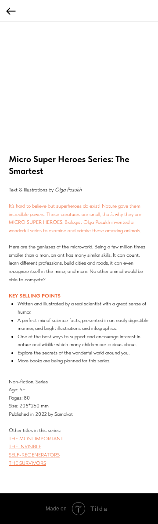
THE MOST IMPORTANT (36, 438)
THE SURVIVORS (27, 463)
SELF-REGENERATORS (34, 455)
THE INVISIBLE (25, 446)
